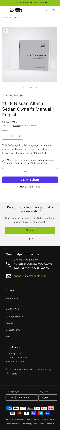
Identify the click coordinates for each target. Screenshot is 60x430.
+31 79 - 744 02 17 (26, 260)
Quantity (6, 130)
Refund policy (33, 419)
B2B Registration (14, 316)
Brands (10, 17)
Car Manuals (19, 419)
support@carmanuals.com (30, 276)
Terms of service (13, 424)
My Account (12, 298)
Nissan (18, 17)
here (14, 373)
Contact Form (13, 330)
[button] (6, 10)
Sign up (30, 230)
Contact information (48, 424)
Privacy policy (48, 419)
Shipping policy (30, 424)
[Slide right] (36, 87)
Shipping (16, 125)
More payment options (30, 187)
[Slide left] (23, 87)
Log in (30, 238)
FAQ (8, 336)
